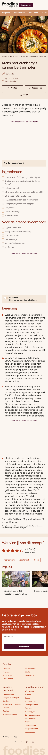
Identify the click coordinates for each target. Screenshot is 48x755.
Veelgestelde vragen (11, 697)
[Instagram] (15, 742)
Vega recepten (30, 732)
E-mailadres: (9, 636)
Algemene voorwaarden (12, 704)
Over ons (6, 668)
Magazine (6, 12)
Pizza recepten (30, 725)
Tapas (27, 722)
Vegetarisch (24, 560)
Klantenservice (8, 694)
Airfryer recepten (31, 728)
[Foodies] (10, 5)
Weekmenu (34, 12)
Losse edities (8, 679)
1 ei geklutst (10, 207)
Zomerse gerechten (32, 715)
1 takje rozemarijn (12, 211)
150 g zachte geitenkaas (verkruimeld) (22, 200)
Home (4, 56)
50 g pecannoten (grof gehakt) (18, 196)
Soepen (28, 698)
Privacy (6, 708)
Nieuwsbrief (19, 12)
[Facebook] (21, 742)
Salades (28, 694)
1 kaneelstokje (11, 239)
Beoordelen (37, 88)
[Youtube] (33, 742)
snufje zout (9, 247)
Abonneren (26, 5)
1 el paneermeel (12, 188)
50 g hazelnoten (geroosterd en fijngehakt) (24, 192)
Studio (27, 672)
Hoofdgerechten (31, 705)
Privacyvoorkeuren (10, 714)
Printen (13, 88)
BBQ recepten (30, 718)
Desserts (28, 708)
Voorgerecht (9, 560)
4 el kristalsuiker (12, 235)
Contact (6, 701)
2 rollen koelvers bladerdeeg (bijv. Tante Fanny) (22, 182)
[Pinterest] (27, 742)
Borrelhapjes (30, 711)
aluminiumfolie (11, 215)
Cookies (6, 711)
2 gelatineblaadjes (13, 227)
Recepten (13, 56)
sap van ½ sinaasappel (15, 243)
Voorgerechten (30, 701)
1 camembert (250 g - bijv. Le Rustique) (22, 177)
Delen (25, 94)
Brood (36, 560)
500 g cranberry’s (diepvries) (18, 231)
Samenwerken (30, 668)
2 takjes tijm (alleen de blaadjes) (19, 203)
